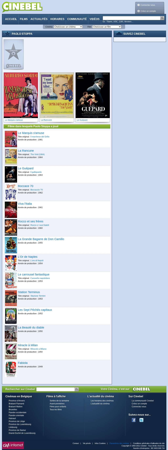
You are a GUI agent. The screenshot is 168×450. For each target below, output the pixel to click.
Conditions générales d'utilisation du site (149, 443)
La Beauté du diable (31, 327)
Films (24, 19)
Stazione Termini (38, 296)
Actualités (39, 19)
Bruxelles (13, 409)
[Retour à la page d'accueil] (22, 7)
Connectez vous (148, 5)
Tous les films (56, 409)
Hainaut (12, 418)
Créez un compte (148, 11)
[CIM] (13, 442)
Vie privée (87, 443)
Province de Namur (17, 430)
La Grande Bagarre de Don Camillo (41, 239)
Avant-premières (57, 404)
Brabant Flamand (16, 404)
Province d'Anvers (17, 401)
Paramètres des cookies (119, 443)
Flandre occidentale (17, 412)
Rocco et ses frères (30, 221)
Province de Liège (17, 421)
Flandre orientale (16, 415)
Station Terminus (29, 292)
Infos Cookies (100, 443)
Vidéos (95, 19)
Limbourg (13, 427)
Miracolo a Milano (38, 349)
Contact (76, 443)
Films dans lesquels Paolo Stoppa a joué (33, 126)
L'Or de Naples (27, 256)
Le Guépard (25, 168)
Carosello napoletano (40, 278)
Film (89, 27)
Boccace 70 (25, 186)
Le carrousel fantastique (33, 274)
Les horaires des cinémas (102, 401)
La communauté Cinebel (143, 401)
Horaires (57, 19)
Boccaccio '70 (37, 190)
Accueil (11, 19)
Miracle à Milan (28, 345)
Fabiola (23, 363)
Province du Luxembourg (20, 424)
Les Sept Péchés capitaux (35, 309)
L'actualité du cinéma (100, 404)
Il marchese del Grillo (40, 137)
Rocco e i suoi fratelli (40, 225)
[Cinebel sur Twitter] (143, 419)
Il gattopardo (36, 172)
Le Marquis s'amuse (31, 133)
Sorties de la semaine (59, 401)
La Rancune (26, 150)
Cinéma (48, 27)
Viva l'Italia (25, 203)
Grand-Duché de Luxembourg (22, 433)
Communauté (77, 19)
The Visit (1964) (38, 154)
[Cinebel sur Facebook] (133, 419)
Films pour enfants (58, 406)
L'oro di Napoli (37, 260)
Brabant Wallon (15, 406)
